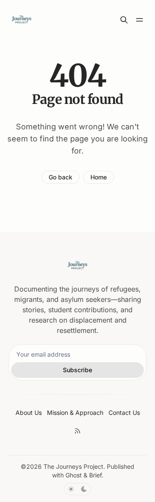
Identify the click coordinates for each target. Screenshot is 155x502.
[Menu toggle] (139, 20)
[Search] (124, 20)
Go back (60, 177)
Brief (95, 475)
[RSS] (77, 430)
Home (98, 177)
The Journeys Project (73, 466)
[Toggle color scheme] (77, 489)
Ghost (73, 475)
